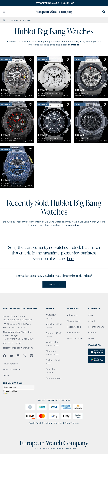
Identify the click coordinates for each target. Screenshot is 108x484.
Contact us (54, 284)
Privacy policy (10, 364)
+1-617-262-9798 (12, 343)
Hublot (14, 20)
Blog (90, 315)
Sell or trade (73, 332)
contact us (73, 45)
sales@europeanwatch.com (18, 348)
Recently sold (74, 327)
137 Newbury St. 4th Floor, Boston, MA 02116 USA (17, 326)
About (91, 321)
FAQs (6, 375)
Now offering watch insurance (54, 3)
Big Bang (27, 20)
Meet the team (96, 327)
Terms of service (12, 369)
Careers (92, 332)
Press (91, 338)
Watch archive (75, 338)
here (70, 259)
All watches (73, 315)
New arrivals (73, 321)
